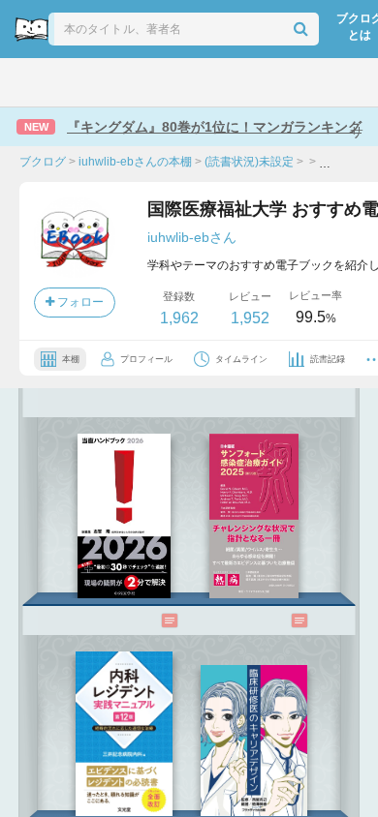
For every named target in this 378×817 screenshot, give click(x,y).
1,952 (250, 318)
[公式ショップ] (305, 82)
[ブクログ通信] (257, 82)
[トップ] (30, 82)
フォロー (79, 302)
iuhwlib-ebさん (191, 237)
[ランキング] (122, 82)
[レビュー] (150, 620)
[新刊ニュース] (74, 82)
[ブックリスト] (168, 82)
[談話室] (213, 82)
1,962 (179, 318)
